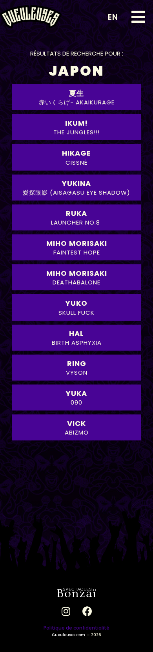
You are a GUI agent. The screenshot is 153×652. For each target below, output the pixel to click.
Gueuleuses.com (68, 634)
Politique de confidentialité (76, 627)
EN (113, 16)
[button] (138, 17)
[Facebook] (87, 611)
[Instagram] (66, 611)
